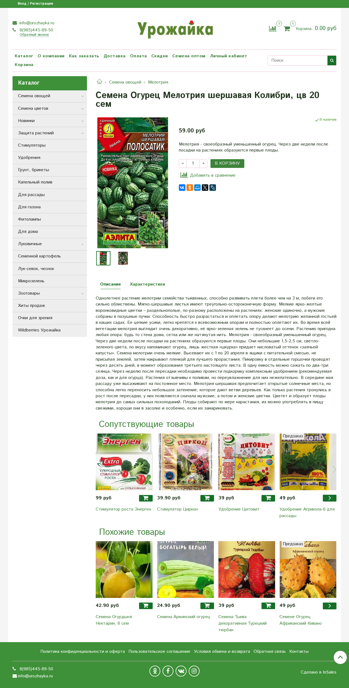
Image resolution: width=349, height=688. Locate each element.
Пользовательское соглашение (159, 651)
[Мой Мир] (197, 187)
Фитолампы (29, 219)
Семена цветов (33, 108)
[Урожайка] (174, 28)
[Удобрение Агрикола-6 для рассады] (307, 461)
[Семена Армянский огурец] (185, 569)
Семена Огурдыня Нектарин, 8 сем (114, 620)
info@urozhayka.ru (36, 23)
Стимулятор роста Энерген (123, 509)
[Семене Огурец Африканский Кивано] (307, 569)
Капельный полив (35, 182)
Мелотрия (158, 82)
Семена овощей (125, 82)
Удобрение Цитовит (239, 509)
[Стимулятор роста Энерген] (124, 461)
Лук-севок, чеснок (36, 269)
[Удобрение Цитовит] (246, 461)
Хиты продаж (31, 306)
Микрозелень (31, 281)
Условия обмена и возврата (222, 651)
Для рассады (31, 195)
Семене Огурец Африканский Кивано (300, 620)
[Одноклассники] (189, 187)
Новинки (26, 121)
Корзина (24, 65)
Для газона (29, 207)
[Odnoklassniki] (154, 671)
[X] (205, 187)
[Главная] (99, 82)
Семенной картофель (39, 256)
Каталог (24, 56)
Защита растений (36, 133)
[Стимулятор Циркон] (185, 461)
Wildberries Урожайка (39, 330)
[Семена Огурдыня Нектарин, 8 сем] (124, 569)
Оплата (138, 56)
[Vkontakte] (181, 671)
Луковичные (30, 244)
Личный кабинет (228, 56)
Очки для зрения (35, 318)
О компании (51, 56)
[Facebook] (168, 671)
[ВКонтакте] (182, 187)
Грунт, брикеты (33, 170)
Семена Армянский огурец (183, 617)
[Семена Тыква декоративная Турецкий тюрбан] (246, 569)
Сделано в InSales (318, 672)
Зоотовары (29, 293)
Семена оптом (189, 56)
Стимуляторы (32, 145)
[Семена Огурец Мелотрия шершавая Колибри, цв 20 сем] (132, 183)
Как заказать (84, 56)
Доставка (115, 56)
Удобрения (29, 158)
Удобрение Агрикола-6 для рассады (307, 512)
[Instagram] (194, 671)
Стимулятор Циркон (177, 509)
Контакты (299, 651)
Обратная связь (270, 651)
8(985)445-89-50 (35, 30)
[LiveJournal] (212, 187)
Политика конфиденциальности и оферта (82, 651)
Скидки (159, 56)
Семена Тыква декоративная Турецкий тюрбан (242, 623)
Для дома (28, 232)
